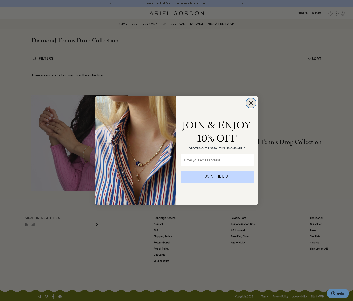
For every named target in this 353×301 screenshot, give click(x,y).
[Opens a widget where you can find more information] (337, 294)
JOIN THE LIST (217, 177)
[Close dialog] (251, 103)
